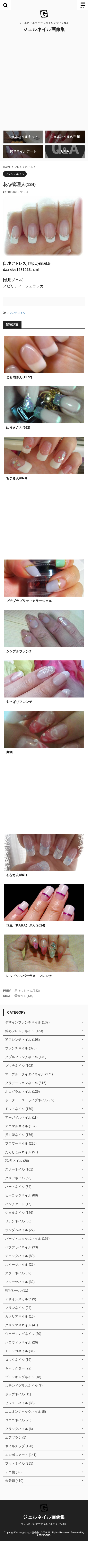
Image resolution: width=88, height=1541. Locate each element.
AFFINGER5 (44, 1535)
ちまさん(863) (16, 478)
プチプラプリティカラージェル (29, 601)
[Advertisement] (44, 81)
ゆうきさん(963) (18, 427)
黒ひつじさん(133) (27, 990)
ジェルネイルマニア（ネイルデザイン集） (44, 1524)
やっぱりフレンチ (19, 701)
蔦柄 (9, 752)
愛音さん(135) (24, 996)
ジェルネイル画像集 (44, 29)
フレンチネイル (16, 312)
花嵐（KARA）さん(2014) (25, 925)
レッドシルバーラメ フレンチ (29, 976)
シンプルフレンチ (19, 651)
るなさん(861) (16, 875)
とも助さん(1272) (19, 377)
